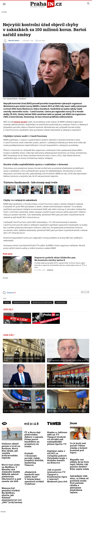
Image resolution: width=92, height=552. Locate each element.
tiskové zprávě (20, 121)
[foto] (9, 189)
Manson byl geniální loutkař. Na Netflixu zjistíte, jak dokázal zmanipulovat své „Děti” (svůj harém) (12, 495)
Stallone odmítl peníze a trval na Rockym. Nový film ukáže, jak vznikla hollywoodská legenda (11, 450)
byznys (7, 302)
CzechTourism (60, 302)
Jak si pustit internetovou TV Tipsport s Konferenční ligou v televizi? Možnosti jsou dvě (57, 475)
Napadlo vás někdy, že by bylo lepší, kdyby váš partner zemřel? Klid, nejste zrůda (79, 464)
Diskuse (11, 292)
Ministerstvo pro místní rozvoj (42, 302)
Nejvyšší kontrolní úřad (21, 302)
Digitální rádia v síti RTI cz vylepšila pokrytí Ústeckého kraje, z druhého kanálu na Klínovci (57, 457)
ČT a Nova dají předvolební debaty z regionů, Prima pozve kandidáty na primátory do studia (33, 439)
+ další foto (77, 190)
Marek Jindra (13, 40)
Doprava (50, 270)
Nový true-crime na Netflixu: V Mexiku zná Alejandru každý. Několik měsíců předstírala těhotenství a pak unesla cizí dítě (11, 472)
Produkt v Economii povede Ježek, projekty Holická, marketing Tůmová (34, 459)
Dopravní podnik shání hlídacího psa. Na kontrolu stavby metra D (55, 258)
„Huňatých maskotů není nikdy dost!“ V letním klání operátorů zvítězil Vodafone (34, 478)
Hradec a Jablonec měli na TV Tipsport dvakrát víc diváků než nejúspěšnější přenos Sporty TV (57, 438)
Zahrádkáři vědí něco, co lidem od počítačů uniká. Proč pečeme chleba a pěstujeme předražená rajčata (79, 484)
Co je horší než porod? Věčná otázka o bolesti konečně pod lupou (78, 448)
